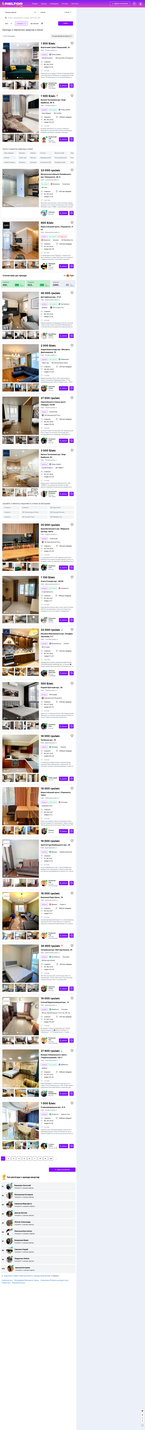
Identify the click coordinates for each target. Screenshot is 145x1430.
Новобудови (54, 3)
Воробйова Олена (52, 335)
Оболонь (33, 157)
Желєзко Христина (51, 671)
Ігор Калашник (53, 885)
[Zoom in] (142, 1415)
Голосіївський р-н (51, 639)
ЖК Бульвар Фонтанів (57, 512)
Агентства (74, 3)
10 (51, 1158)
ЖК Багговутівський (48, 960)
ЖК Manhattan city (67, 240)
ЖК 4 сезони (46, 647)
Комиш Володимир (52, 1092)
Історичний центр (47, 592)
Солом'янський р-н (52, 180)
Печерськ (22, 162)
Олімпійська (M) (60, 162)
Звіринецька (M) (45, 157)
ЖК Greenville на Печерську (64, 58)
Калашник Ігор (52, 881)
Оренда (43, 3)
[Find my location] (142, 1410)
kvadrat (50, 269)
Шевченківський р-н (52, 232)
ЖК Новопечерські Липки (60, 363)
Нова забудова (46, 113)
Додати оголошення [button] (121, 3)
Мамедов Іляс (51, 264)
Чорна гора (22, 157)
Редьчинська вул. (18, 1283)
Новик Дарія (52, 778)
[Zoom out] (142, 1418)
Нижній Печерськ (47, 58)
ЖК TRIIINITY (60, 468)
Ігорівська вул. (7, 1280)
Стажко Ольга (51, 1145)
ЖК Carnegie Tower (28, 517)
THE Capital (52, 88)
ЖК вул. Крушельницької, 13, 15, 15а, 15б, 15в (56, 1013)
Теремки (33, 153)
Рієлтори (65, 3)
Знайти (65, 23)
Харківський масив (66, 852)
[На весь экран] (142, 1425)
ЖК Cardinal (57, 113)
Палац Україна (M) (60, 157)
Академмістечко (47, 806)
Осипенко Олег (51, 440)
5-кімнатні (25, 507)
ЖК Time (44, 187)
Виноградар (53, 694)
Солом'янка (66, 184)
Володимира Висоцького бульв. (26, 1280)
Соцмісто (63, 904)
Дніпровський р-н (51, 900)
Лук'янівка (66, 957)
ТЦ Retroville (53, 412)
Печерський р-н (51, 50)
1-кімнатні (7, 507)
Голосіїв (43, 153)
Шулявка (22, 153)
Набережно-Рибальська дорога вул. (54, 1280)
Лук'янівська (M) (45, 162)
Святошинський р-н (52, 798)
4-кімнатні (7, 517)
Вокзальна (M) (59, 153)
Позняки (6, 157)
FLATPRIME (51, 676)
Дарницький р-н (51, 743)
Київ (42, 50)
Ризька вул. (6, 1283)
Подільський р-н (51, 407)
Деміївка (44, 1068)
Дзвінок (64, 85)
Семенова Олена (52, 619)
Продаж (35, 3)
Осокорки (33, 162)
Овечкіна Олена (51, 387)
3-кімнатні (7, 512)
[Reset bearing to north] (142, 1421)
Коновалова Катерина (52, 84)
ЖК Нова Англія (55, 507)
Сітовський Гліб (52, 137)
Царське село (65, 1114)
